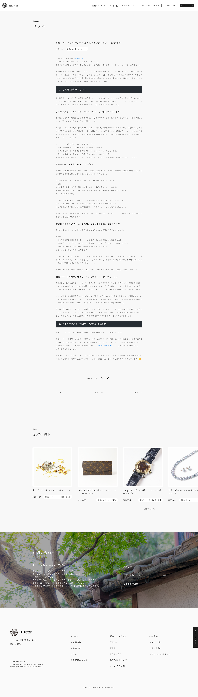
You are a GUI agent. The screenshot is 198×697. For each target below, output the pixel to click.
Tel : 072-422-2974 (48, 565)
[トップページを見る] (10, 5)
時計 (159, 500)
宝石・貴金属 (66, 497)
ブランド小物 (111, 500)
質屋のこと (71, 49)
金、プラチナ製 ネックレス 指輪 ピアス (51, 490)
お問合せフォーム (111, 345)
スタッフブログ (82, 49)
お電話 (99, 345)
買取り (47, 497)
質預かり (101, 500)
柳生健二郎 (79, 58)
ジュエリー (56, 497)
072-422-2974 (15, 644)
